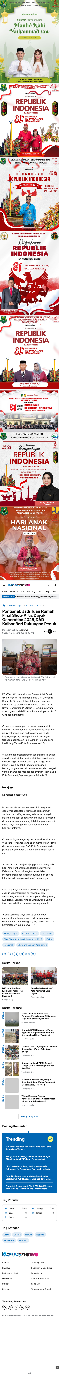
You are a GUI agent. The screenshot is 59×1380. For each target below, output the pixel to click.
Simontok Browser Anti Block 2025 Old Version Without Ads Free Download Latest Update (29, 1187)
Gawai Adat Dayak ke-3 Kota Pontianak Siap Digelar (42, 991)
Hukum (3, 1065)
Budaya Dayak (11, 933)
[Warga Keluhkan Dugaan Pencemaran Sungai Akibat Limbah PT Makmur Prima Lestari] (12, 1102)
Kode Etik (35, 1283)
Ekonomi (14, 591)
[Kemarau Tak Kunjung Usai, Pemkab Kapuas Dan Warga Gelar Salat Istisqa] (12, 1052)
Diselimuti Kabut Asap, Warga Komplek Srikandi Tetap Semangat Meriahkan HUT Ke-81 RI (38, 1082)
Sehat (55, 591)
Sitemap (6, 1289)
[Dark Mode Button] (49, 585)
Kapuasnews (33, 1315)
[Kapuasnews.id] (20, 1254)
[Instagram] (10, 1307)
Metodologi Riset (10, 1273)
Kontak (5, 1262)
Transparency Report (41, 1289)
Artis (22, 591)
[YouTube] (21, 1307)
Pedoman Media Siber (41, 1268)
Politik (5, 591)
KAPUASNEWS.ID (16, 1315)
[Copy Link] (33, 954)
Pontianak (8, 945)
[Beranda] (3, 605)
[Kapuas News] (19, 584)
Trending (31, 591)
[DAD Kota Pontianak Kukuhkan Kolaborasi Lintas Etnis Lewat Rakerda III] (15, 976)
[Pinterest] (21, 954)
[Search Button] (55, 585)
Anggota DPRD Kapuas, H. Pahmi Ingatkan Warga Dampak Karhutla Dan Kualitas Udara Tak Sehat (37, 1032)
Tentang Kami (37, 1262)
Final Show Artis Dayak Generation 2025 (23, 939)
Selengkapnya (28, 1116)
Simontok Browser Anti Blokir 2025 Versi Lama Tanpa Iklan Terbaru (28, 1147)
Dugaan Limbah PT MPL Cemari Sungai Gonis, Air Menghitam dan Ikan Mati (37, 1065)
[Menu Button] (4, 585)
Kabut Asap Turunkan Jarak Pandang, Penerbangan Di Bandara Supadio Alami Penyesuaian (38, 1016)
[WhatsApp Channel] (27, 1307)
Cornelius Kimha (29, 933)
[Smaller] (45, 631)
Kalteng (3, 1033)
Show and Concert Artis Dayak (32, 945)
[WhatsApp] (27, 954)
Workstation (36, 1273)
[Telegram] (16, 954)
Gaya (48, 591)
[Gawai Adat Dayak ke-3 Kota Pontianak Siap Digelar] (44, 976)
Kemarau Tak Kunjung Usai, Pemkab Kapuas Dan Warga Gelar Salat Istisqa (39, 1049)
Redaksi (6, 1268)
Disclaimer (7, 1278)
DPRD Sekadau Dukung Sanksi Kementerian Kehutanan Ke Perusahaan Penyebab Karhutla (28, 1167)
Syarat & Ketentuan (40, 1278)
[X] (10, 954)
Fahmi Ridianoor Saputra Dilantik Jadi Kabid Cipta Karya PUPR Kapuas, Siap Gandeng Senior (29, 1177)
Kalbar (49, 939)
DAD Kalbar (47, 933)
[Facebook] (4, 954)
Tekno (40, 591)
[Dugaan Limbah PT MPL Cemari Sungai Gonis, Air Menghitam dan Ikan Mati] (12, 1069)
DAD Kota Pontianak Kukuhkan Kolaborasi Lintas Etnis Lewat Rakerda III (12, 992)
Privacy (5, 1283)
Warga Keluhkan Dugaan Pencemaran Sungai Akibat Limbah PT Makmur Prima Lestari (38, 1098)
